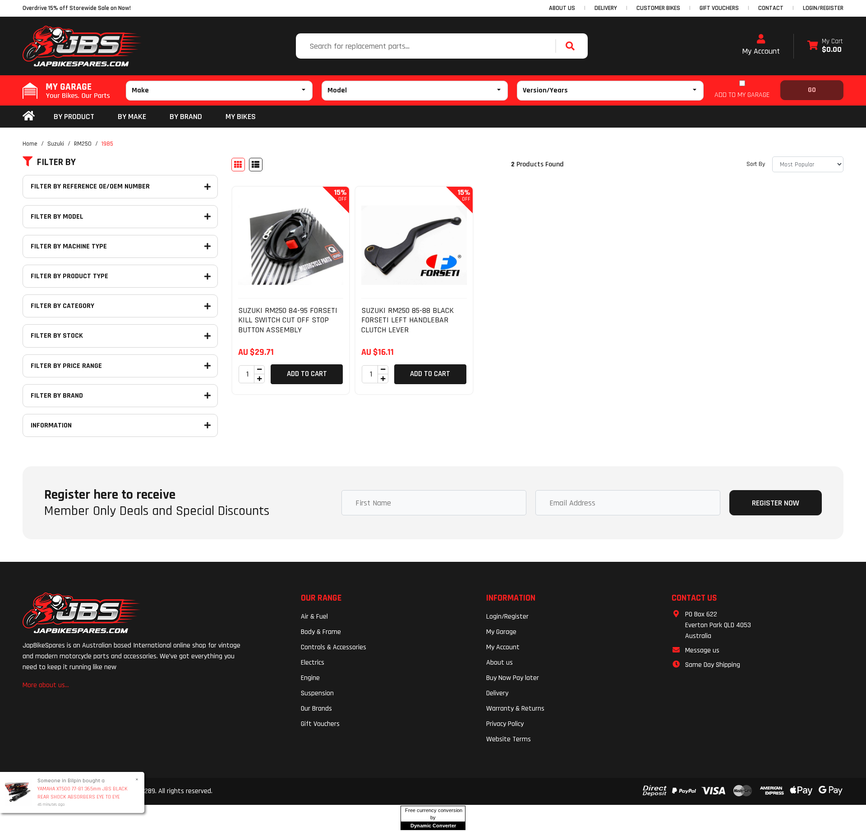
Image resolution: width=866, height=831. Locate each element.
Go (812, 90)
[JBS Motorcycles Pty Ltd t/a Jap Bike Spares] (82, 46)
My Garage (501, 632)
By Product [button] (74, 116)
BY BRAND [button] (186, 116)
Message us (702, 650)
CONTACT (770, 8)
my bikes (241, 116)
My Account (761, 51)
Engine (310, 678)
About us (499, 662)
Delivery (497, 693)
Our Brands (316, 708)
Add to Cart (307, 374)
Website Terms (508, 739)
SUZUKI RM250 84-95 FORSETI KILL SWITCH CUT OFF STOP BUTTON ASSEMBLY (287, 320)
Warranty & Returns (515, 708)
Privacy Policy (505, 724)
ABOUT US (562, 8)
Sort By (755, 164)
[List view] (256, 164)
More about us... (46, 685)
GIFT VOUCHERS (719, 8)
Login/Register (823, 8)
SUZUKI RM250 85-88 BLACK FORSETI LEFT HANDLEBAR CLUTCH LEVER (407, 320)
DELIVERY (605, 8)
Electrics (312, 662)
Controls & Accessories (333, 647)
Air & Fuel (314, 616)
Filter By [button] (56, 162)
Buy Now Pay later (512, 678)
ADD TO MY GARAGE (741, 95)
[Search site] (572, 46)
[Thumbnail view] (238, 164)
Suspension (317, 693)
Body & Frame (321, 632)
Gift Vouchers (320, 724)
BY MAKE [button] (132, 116)
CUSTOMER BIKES (658, 8)
